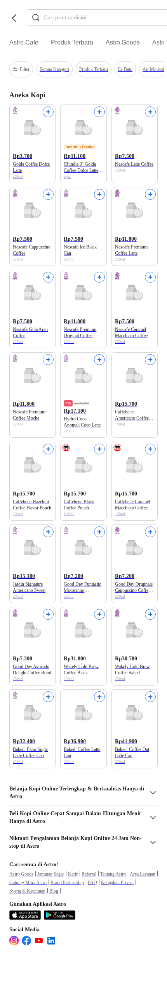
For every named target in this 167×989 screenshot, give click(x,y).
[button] (83, 792)
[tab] (24, 42)
